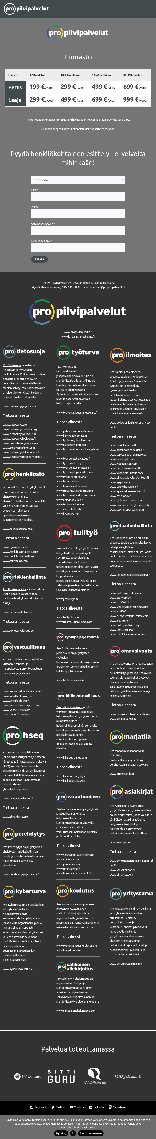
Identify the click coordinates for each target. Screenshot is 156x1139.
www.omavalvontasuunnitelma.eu (130, 714)
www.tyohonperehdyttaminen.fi (129, 505)
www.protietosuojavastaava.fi (21, 443)
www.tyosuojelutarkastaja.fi (73, 467)
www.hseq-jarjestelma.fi (18, 798)
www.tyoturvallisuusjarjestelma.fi (76, 412)
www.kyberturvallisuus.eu (18, 969)
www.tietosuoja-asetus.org (20, 429)
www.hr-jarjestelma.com (18, 528)
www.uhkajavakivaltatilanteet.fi (129, 477)
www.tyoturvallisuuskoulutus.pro (76, 945)
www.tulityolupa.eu (68, 617)
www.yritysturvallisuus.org (126, 963)
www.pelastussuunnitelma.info (75, 431)
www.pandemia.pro (68, 864)
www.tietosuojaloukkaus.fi (19, 434)
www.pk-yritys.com (121, 874)
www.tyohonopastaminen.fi (127, 509)
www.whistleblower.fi (16, 700)
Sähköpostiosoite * (43, 223)
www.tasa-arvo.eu (121, 495)
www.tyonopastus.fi (68, 481)
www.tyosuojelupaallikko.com (74, 472)
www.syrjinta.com (120, 482)
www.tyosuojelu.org (68, 463)
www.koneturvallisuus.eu (18, 630)
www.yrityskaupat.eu (122, 870)
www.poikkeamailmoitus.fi (19, 447)
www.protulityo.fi (67, 599)
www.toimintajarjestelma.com (128, 634)
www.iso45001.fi (120, 611)
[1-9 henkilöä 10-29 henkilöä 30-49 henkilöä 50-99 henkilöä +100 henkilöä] (78, 180)
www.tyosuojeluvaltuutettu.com (76, 495)
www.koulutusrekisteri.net (72, 486)
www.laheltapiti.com (122, 459)
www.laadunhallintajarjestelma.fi (130, 574)
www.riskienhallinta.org (17, 612)
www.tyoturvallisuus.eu (70, 504)
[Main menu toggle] (148, 9)
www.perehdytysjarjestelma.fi (21, 874)
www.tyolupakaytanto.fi (71, 680)
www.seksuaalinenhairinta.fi (127, 450)
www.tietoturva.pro (15, 424)
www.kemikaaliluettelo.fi (71, 435)
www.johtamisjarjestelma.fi (78, 336)
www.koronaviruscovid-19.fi (73, 873)
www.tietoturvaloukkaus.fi (19, 438)
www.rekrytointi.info (15, 560)
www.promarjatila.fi (122, 773)
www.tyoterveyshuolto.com (73, 440)
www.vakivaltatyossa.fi (124, 486)
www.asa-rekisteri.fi (68, 509)
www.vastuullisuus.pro (17, 709)
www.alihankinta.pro (15, 816)
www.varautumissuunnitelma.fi (75, 854)
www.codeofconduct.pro (18, 714)
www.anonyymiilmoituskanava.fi (22, 691)
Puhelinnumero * (41, 240)
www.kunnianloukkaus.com (126, 473)
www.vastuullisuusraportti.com (22, 705)
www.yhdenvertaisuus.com (126, 500)
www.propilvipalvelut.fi (78, 332)
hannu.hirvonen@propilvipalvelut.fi (103, 287)
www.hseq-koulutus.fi (69, 950)
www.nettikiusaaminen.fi (125, 468)
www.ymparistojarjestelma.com (129, 606)
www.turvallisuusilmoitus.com (74, 490)
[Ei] (151, 1127)
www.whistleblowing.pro (18, 696)
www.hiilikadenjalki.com (70, 780)
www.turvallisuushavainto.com (128, 454)
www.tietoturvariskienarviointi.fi (22, 456)
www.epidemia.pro (67, 859)
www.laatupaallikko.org (124, 625)
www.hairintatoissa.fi (123, 445)
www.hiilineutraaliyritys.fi (71, 776)
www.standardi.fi (120, 597)
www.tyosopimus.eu (15, 547)
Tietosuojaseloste (91, 1133)
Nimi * (34, 189)
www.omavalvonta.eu (123, 718)
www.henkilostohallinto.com (20, 551)
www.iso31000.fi (120, 620)
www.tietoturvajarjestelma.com (129, 616)
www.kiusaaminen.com (123, 463)
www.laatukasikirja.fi (122, 629)
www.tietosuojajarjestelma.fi (20, 406)
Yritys (34, 206)
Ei (73, 1133)
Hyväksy (61, 1133)
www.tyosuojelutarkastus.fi (73, 458)
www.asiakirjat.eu (120, 842)
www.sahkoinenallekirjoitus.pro (75, 1010)
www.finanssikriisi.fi (68, 868)
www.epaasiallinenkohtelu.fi (127, 491)
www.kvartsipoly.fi (67, 513)
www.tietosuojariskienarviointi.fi (22, 452)
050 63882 (74, 287)
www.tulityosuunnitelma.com (74, 621)
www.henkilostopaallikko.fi (19, 556)
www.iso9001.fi (119, 602)
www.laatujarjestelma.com (126, 593)
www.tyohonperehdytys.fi (72, 476)
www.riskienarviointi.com (71, 444)
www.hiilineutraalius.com (71, 757)
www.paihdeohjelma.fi (69, 499)
